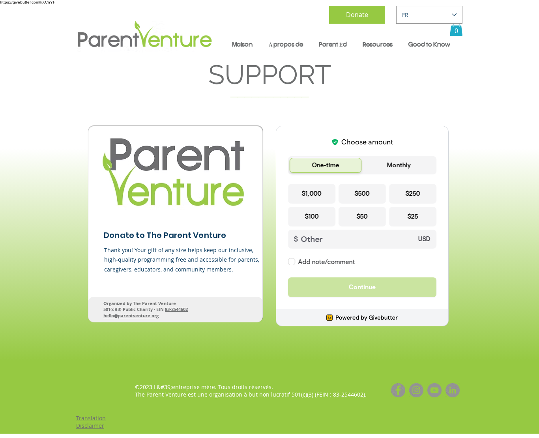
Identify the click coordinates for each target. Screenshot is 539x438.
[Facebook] (398, 390)
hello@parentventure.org (131, 315)
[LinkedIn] (452, 390)
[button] (456, 28)
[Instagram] (416, 390)
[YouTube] (434, 390)
